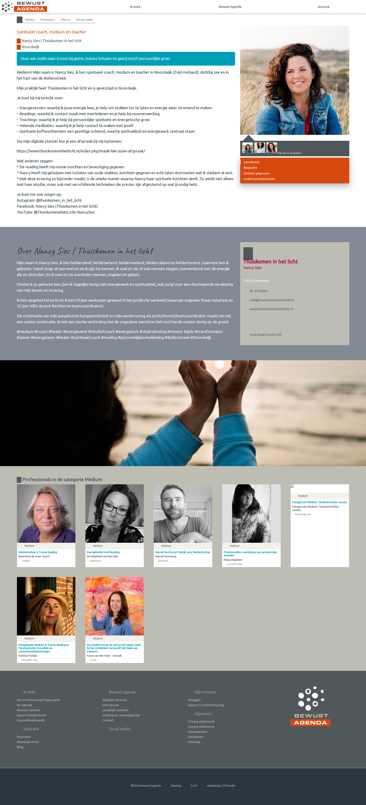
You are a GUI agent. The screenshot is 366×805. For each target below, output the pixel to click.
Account (324, 6)
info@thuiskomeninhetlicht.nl (271, 300)
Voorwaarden (198, 731)
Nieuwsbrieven (28, 742)
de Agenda (24, 705)
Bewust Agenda (230, 6)
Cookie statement (201, 726)
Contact (108, 720)
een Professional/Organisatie (38, 700)
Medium (65, 19)
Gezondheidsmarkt (31, 720)
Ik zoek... (136, 6)
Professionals (47, 19)
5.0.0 (194, 785)
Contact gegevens (257, 173)
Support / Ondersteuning (206, 705)
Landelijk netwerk (115, 710)
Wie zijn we (110, 705)
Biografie (250, 167)
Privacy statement (201, 721)
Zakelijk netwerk (114, 700)
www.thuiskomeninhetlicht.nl (271, 309)
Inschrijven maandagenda (121, 715)
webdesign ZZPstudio (221, 785)
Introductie (252, 162)
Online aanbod (84, 19)
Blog (20, 747)
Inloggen (194, 700)
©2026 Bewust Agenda (146, 785)
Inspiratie (24, 737)
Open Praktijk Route (31, 715)
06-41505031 (258, 291)
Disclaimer (196, 737)
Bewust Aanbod (28, 710)
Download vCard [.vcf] (265, 334)
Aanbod (30, 19)
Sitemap (194, 742)
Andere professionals (259, 179)
